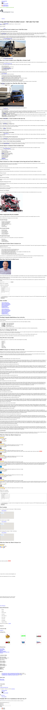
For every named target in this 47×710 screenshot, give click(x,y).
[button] (23, 358)
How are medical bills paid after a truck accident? (7, 408)
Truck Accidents (2, 649)
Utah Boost (13, 688)
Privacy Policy (2, 679)
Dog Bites (1, 650)
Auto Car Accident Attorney (6, 303)
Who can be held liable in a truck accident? (6, 391)
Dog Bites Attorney (4, 306)
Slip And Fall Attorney (5, 305)
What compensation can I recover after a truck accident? (8, 380)
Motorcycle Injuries (3, 651)
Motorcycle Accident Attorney (6, 304)
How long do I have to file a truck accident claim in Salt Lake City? (10, 386)
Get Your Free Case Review (4, 159)
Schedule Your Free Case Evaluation (5, 315)
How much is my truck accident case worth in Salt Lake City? (9, 375)
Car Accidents (2, 648)
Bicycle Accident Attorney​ (6, 311)
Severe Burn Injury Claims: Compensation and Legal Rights (10, 673)
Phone (1, 705)
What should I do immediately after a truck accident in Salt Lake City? (10, 358)
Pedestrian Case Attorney (5, 307)
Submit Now (2, 504)
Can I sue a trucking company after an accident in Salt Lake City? (9, 397)
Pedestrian (1, 652)
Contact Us (1, 630)
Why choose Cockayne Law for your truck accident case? (8, 419)
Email (1, 704)
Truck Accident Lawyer (5, 302)
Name (1, 703)
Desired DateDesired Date (4, 702)
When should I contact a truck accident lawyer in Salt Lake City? (9, 364)
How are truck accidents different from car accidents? (7, 369)
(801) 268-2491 (11, 7)
